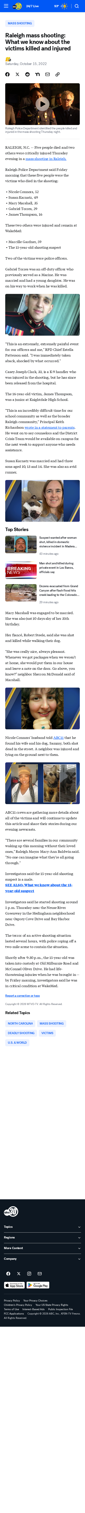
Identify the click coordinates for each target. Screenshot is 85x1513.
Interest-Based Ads (33, 1309)
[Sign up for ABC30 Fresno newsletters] (39, 1274)
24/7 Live (32, 6)
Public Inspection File (60, 1309)
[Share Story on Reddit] (27, 74)
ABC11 (58, 737)
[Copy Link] (57, 74)
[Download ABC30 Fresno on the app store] (14, 1285)
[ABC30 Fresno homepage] (17, 6)
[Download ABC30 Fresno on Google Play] (38, 1285)
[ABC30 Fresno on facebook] (8, 1274)
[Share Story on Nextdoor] (37, 74)
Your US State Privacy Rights (52, 1305)
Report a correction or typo (22, 996)
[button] (6, 6)
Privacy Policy (12, 1300)
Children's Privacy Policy (18, 1305)
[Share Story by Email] (47, 74)
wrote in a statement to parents (50, 427)
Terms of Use (11, 1309)
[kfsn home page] (11, 1211)
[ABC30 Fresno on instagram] (29, 1274)
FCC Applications (14, 1313)
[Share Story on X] (17, 74)
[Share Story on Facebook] (7, 74)
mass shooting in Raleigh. (46, 158)
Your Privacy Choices (35, 1300)
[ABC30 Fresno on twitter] (18, 1274)
